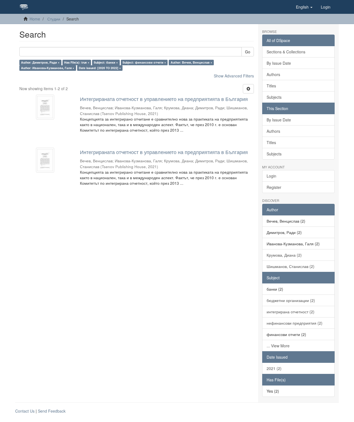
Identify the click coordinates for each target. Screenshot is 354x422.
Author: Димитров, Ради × (40, 62)
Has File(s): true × (76, 62)
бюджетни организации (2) (291, 300)
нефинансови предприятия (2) (294, 323)
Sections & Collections (286, 51)
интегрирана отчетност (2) (290, 311)
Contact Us (25, 411)
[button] (304, 7)
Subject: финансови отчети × (144, 62)
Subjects (274, 97)
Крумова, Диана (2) (284, 255)
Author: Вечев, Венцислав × (191, 62)
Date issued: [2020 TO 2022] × (100, 68)
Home (35, 19)
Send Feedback (52, 411)
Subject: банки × (106, 62)
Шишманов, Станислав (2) (290, 266)
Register (274, 187)
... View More (278, 345)
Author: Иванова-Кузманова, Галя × (47, 68)
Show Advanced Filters (234, 76)
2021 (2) (274, 368)
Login (271, 176)
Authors (273, 74)
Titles (271, 85)
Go (247, 51)
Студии (53, 19)
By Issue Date (279, 63)
